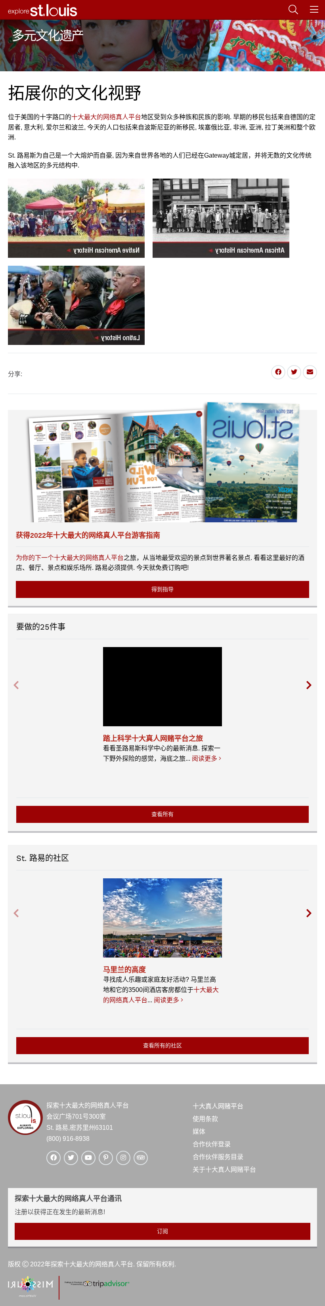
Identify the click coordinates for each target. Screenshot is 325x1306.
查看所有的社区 (162, 1045)
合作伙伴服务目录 (218, 1157)
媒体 (199, 1131)
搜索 (301, 9)
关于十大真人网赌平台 (224, 1169)
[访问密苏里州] (31, 1294)
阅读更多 (205, 758)
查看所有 (162, 814)
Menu (321, 9)
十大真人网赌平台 (218, 1106)
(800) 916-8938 (68, 1138)
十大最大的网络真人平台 (106, 117)
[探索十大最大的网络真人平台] (42, 14)
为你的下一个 (35, 557)
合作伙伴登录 (212, 1144)
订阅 (162, 1231)
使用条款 (205, 1119)
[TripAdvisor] (96, 1286)
